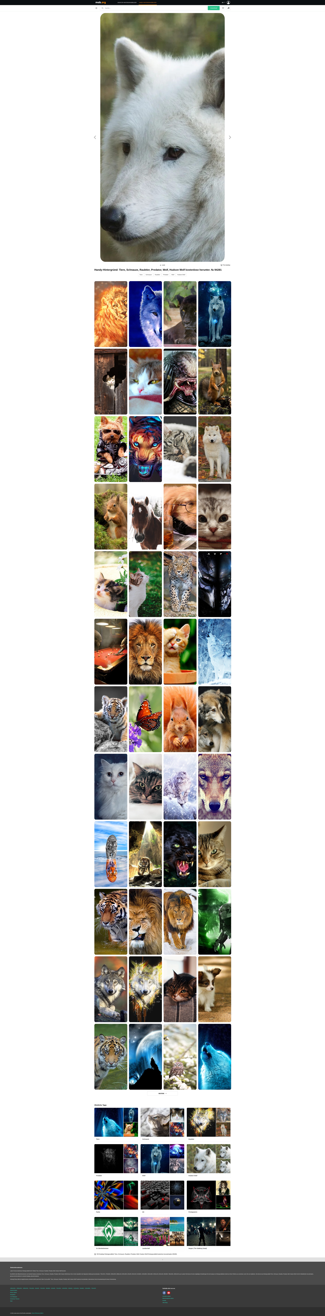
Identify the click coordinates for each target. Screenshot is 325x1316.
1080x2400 (19, 1288)
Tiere (141, 274)
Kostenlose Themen (14, 1299)
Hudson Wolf (181, 274)
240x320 (37, 1288)
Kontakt (164, 1300)
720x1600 (42, 1288)
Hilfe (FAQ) (164, 1302)
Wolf (172, 274)
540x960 (82, 1288)
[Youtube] (169, 1294)
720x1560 (58, 1288)
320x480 (53, 1288)
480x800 (48, 1288)
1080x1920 (12, 1288)
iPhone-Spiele (13, 1292)
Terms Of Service (36, 1313)
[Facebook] (164, 1294)
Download (213, 8)
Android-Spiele (13, 1290)
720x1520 (93, 1288)
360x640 (70, 1288)
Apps (11, 1301)
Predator (165, 274)
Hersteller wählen (166, 1296)
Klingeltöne (12, 1294)
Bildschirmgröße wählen (168, 1298)
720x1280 (31, 1288)
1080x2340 (25, 1288)
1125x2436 (76, 1288)
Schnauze (149, 274)
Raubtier (157, 274)
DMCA (41, 1313)
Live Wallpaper (13, 1296)
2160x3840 (87, 1288)
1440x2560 (64, 1288)
